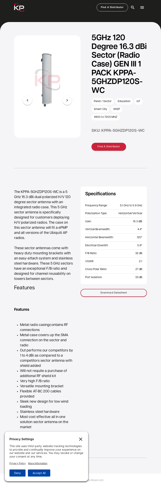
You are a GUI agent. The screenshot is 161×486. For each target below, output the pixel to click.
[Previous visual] (27, 100)
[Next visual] (67, 100)
